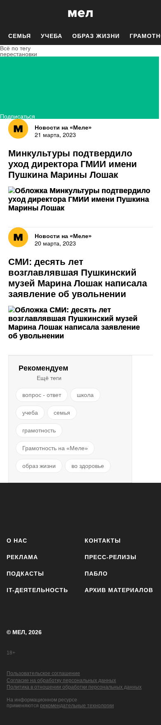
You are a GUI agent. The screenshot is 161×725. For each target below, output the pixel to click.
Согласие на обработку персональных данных (61, 680)
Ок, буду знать (54, 167)
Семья (19, 36)
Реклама (22, 557)
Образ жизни (96, 36)
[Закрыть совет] (130, 126)
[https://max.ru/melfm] (145, 508)
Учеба (51, 36)
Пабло (96, 573)
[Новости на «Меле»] (18, 129)
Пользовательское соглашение (43, 673)
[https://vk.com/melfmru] (59, 508)
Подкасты (25, 573)
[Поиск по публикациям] (12, 13)
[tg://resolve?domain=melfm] (15, 508)
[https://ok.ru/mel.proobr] (124, 508)
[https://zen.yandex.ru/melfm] (37, 508)
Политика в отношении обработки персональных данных (74, 687)
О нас (17, 540)
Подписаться (17, 115)
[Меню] (148, 13)
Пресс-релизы (111, 557)
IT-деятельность (37, 590)
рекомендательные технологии (77, 705)
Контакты (103, 540)
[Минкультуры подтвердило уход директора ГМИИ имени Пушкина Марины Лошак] (80, 200)
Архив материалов (119, 590)
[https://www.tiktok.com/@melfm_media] (81, 508)
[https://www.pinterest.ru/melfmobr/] (102, 508)
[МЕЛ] (80, 13)
